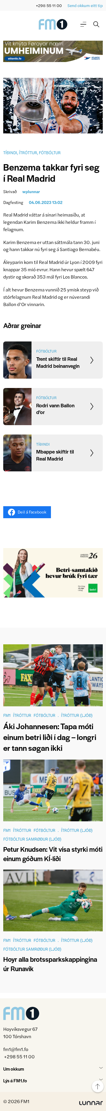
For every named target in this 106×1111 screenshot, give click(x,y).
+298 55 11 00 (49, 5)
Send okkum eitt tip (85, 5)
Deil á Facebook (32, 512)
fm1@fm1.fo (15, 1049)
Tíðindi (10, 152)
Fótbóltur (50, 152)
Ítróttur (28, 152)
